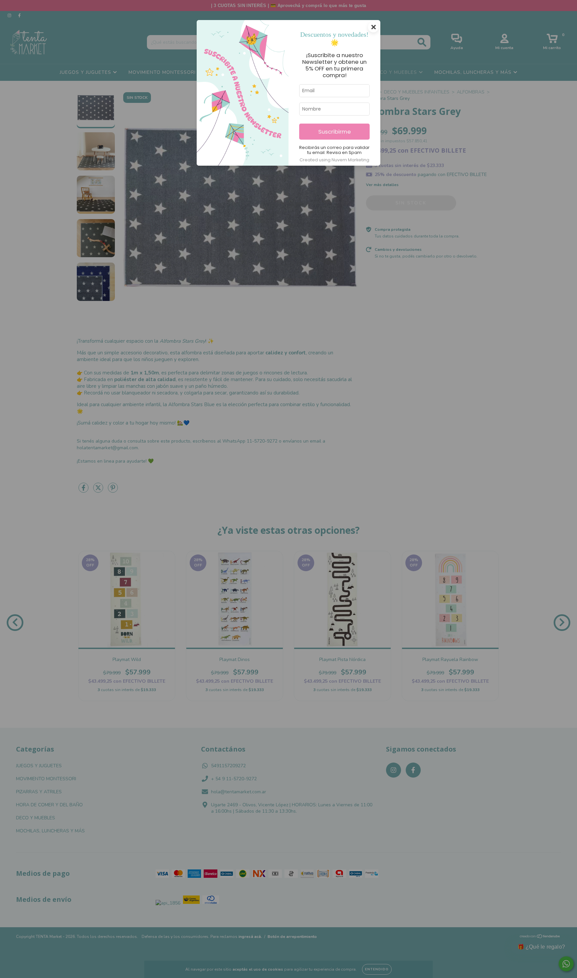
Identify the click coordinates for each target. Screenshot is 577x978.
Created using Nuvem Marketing (334, 160)
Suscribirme (334, 132)
